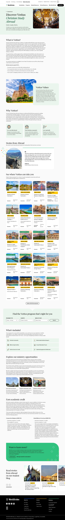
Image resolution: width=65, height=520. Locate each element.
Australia (50, 509)
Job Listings (38, 504)
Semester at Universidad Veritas (25, 267)
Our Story (26, 502)
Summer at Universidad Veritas (38, 244)
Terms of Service (29, 518)
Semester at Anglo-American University (52, 196)
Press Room (26, 508)
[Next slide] (10, 485)
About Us (26, 500)
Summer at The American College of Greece (52, 291)
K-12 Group (13, 1)
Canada (50, 511)
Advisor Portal (53, 1)
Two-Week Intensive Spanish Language (38, 218)
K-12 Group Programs (53, 502)
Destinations (21, 5)
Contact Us (40, 1)
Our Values (26, 504)
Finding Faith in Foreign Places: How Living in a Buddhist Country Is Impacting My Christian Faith (32, 487)
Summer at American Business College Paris (39, 195)
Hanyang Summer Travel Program (11, 267)
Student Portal (46, 1)
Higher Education (26, 1)
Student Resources (35, 5)
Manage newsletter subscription (23, 456)
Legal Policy (37, 516)
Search (54, 320)
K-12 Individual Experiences (51, 505)
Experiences (10, 11)
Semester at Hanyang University (39, 290)
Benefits (38, 502)
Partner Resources (44, 5)
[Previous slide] (7, 485)
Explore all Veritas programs (32, 303)
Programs (28, 5)
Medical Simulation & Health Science (25, 218)
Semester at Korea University (25, 195)
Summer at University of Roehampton (52, 218)
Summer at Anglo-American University (12, 245)
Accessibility (42, 516)
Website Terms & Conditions (22, 516)
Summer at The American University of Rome (52, 245)
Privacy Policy (31, 516)
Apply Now (61, 5)
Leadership (26, 506)
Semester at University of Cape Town (39, 268)
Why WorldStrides (52, 5)
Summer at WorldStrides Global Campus (25, 245)
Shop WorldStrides (27, 510)
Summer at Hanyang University (25, 290)
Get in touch (12, 456)
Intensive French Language (11, 218)
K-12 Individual (19, 1)
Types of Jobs (39, 506)
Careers (38, 500)
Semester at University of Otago (52, 268)
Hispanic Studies (11, 289)
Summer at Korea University (11, 195)
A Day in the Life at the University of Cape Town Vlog (49, 485)
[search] (58, 2)
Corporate (8, 1)
